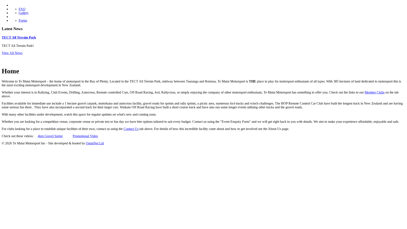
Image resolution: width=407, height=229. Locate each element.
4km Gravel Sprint (50, 136)
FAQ (22, 9)
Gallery (24, 13)
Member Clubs (375, 92)
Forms (23, 20)
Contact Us (131, 129)
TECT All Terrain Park (19, 37)
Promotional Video (85, 136)
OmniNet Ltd (95, 143)
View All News (12, 53)
